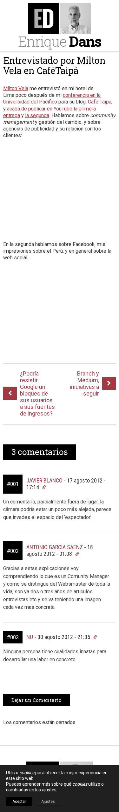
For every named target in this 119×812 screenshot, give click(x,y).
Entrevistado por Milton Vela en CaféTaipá (54, 65)
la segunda (37, 115)
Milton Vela (15, 88)
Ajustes (48, 801)
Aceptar (19, 801)
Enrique (59, 41)
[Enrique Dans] (59, 18)
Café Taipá (99, 102)
